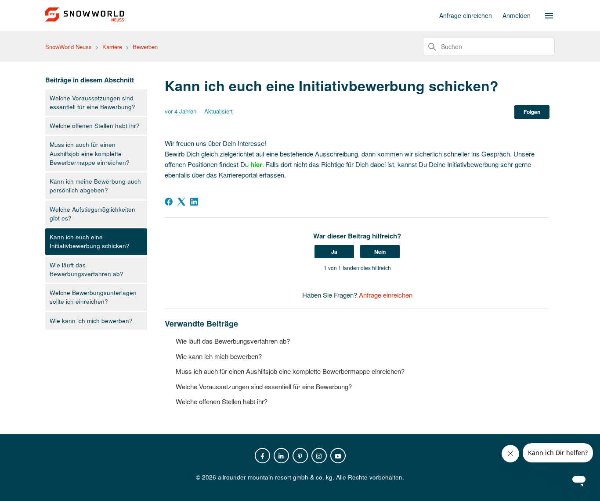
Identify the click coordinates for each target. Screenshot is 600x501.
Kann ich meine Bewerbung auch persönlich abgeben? (95, 185)
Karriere (112, 47)
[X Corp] (181, 202)
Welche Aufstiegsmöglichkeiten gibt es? (92, 213)
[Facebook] (169, 202)
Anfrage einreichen (465, 15)
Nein (380, 252)
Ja (334, 252)
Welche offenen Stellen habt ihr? (95, 125)
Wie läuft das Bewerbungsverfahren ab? (86, 269)
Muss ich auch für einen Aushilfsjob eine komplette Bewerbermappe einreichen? (90, 153)
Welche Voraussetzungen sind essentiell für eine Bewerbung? (92, 102)
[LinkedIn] (194, 202)
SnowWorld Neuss (68, 47)
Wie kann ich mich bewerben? (91, 320)
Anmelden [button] (516, 15)
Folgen (532, 112)
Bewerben (145, 47)
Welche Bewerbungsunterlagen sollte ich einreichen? (93, 297)
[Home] (84, 18)
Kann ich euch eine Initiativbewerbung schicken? (90, 241)
